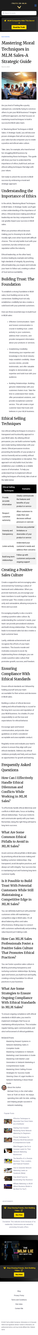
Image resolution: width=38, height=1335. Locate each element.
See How (19, 1215)
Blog (19, 1291)
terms (3, 1329)
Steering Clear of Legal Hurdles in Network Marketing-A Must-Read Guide (20, 1079)
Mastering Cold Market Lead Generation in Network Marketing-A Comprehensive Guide (20, 1062)
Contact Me (19, 1308)
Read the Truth (19, 27)
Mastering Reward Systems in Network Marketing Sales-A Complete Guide (18, 1044)
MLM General (6, 37)
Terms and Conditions (19, 1300)
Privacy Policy (19, 1295)
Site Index (19, 1304)
